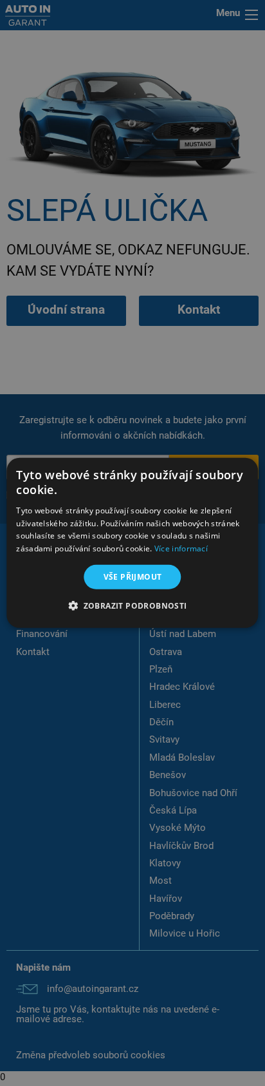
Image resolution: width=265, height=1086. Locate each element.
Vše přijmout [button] (133, 576)
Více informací (181, 548)
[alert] (132, 543)
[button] (132, 605)
